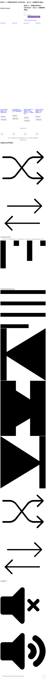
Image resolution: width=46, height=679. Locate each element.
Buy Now (37, 16)
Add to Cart (31, 16)
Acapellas (29, 20)
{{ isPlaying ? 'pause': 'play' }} (5, 237)
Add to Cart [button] (3, 119)
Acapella (34, 20)
